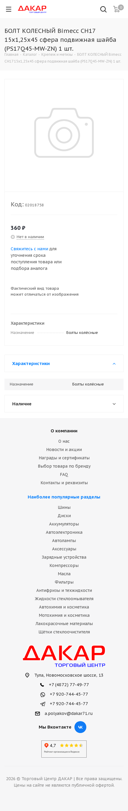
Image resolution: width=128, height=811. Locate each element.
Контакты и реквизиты (64, 482)
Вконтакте (80, 727)
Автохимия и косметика (64, 607)
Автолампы (64, 540)
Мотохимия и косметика (64, 615)
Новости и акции (64, 449)
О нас (64, 441)
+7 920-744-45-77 (68, 694)
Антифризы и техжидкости (64, 590)
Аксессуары (64, 549)
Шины (64, 507)
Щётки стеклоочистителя (64, 632)
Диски (64, 515)
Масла (64, 573)
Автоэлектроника (64, 532)
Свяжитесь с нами (29, 248)
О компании (64, 431)
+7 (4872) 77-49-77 (68, 684)
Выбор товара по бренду (64, 466)
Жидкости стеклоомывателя (64, 598)
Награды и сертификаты (64, 458)
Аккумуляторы (64, 524)
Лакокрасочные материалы (64, 623)
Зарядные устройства (64, 557)
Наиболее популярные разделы (64, 497)
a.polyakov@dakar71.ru (69, 713)
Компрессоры (64, 565)
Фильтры (64, 582)
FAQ (64, 474)
